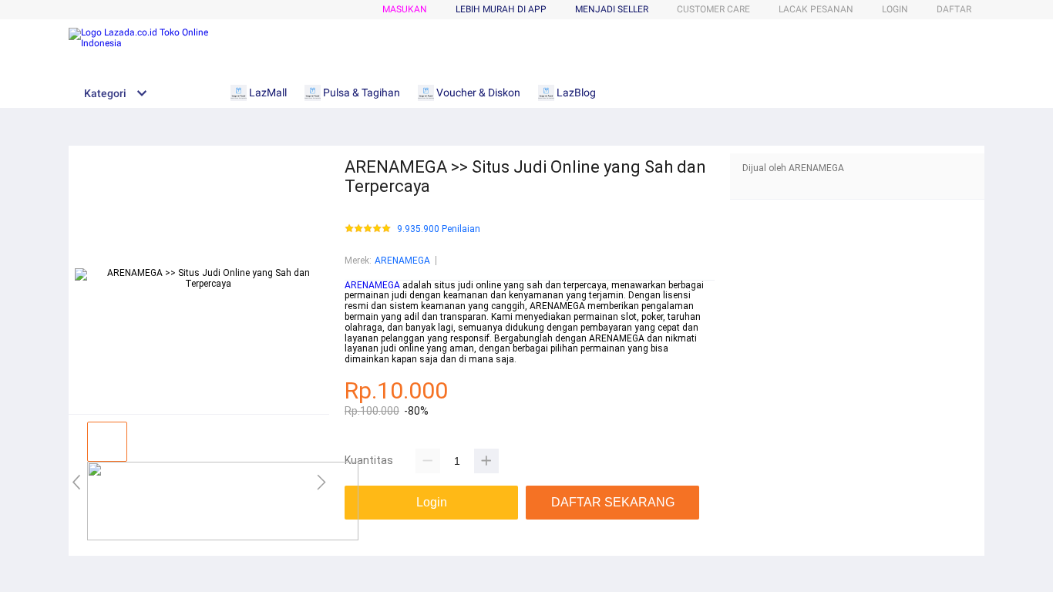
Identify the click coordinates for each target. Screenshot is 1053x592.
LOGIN (895, 9)
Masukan (404, 9)
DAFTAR (954, 9)
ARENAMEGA (402, 260)
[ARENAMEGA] (222, 537)
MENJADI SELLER (611, 9)
